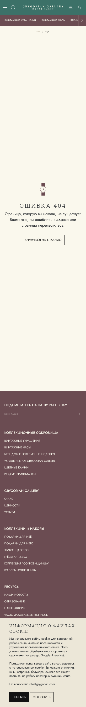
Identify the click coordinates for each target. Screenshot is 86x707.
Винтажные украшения (20, 20)
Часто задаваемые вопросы (26, 615)
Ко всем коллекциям (20, 570)
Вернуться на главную (43, 240)
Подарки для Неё (18, 537)
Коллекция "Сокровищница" (26, 563)
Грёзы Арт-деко (15, 557)
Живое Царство (16, 550)
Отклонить (41, 697)
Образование (14, 601)
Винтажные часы (53, 20)
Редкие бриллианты (20, 474)
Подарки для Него (18, 543)
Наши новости (16, 595)
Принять (19, 697)
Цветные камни (16, 467)
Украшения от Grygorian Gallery (29, 461)
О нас (8, 499)
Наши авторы (14, 608)
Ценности (12, 505)
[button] (82, 20)
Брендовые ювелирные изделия (29, 454)
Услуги (9, 512)
